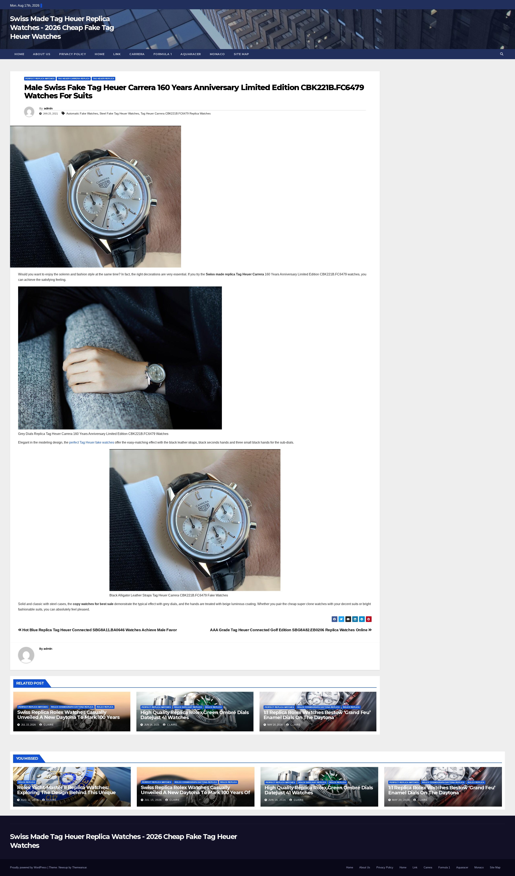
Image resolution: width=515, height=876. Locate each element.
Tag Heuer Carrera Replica (74, 78)
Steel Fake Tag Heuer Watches (119, 113)
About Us (41, 54)
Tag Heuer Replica (103, 78)
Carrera (137, 54)
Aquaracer (190, 54)
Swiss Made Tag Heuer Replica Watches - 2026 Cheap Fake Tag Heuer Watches (62, 27)
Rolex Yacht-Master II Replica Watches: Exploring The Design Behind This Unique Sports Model (66, 792)
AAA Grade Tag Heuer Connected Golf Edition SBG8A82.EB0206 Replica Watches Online (289, 630)
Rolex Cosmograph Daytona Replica (72, 707)
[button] (501, 54)
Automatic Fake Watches (82, 113)
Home (19, 54)
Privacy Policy (72, 54)
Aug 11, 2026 (30, 800)
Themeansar (79, 867)
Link (117, 54)
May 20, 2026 (401, 800)
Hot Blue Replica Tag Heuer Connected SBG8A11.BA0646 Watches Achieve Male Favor (99, 630)
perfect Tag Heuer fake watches (91, 442)
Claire (48, 724)
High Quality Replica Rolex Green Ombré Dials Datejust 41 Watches (194, 714)
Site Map (241, 54)
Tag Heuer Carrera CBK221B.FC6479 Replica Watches (176, 113)
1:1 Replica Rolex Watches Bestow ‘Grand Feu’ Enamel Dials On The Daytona (317, 714)
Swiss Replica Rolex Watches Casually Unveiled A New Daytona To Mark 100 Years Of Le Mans (68, 717)
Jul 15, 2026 (153, 800)
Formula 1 (162, 54)
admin (48, 108)
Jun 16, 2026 (277, 800)
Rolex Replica (105, 707)
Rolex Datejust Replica (188, 707)
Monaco (217, 54)
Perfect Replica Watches (40, 78)
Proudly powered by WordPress (28, 867)
